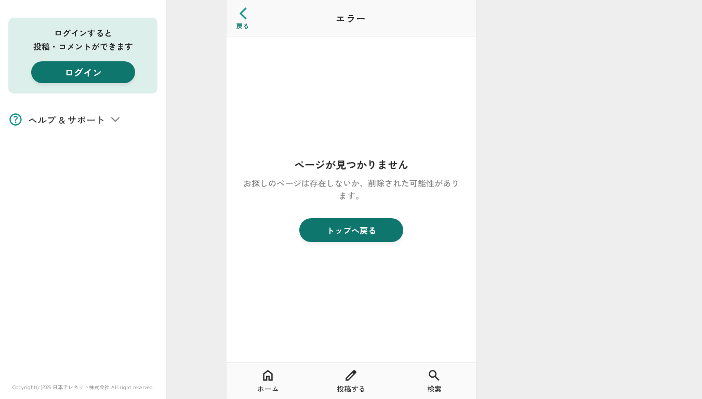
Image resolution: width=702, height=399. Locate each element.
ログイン (83, 72)
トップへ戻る (351, 230)
